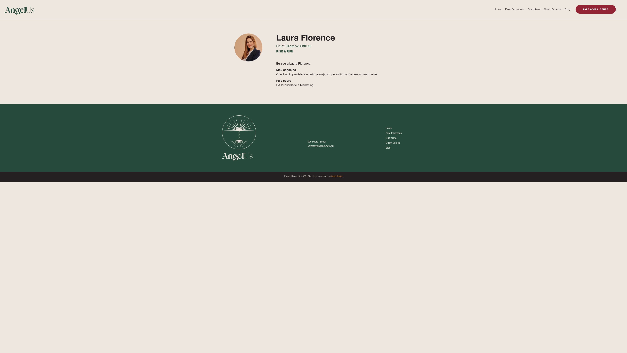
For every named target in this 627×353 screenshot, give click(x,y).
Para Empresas (514, 9)
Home (497, 9)
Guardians (534, 9)
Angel (19, 9)
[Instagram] (314, 132)
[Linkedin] (305, 132)
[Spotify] (331, 132)
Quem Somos (552, 9)
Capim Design (336, 176)
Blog (567, 9)
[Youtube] (322, 132)
